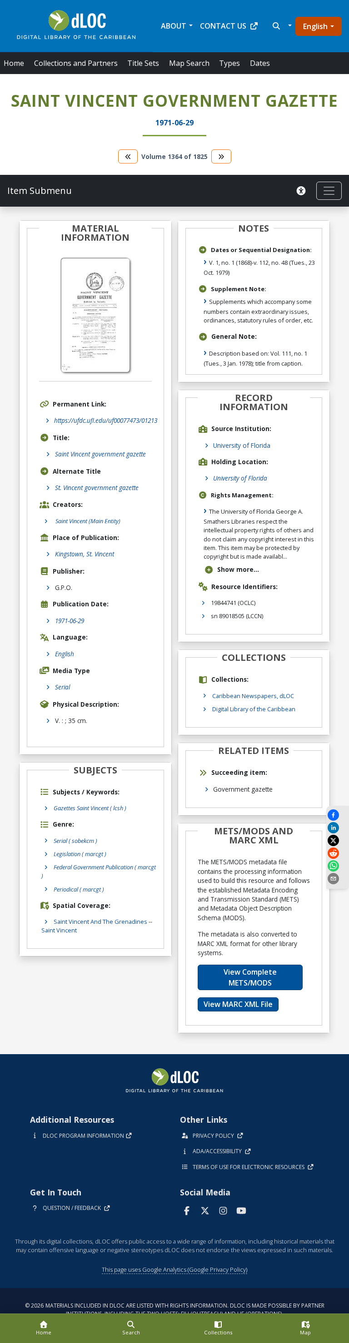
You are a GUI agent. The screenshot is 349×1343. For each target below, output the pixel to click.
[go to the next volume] (221, 156)
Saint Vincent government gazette (100, 454)
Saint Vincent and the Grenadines (100, 921)
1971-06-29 (69, 620)
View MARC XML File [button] (238, 1004)
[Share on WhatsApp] (338, 866)
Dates (260, 63)
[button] (281, 26)
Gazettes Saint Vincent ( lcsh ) (90, 808)
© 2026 (174, 1310)
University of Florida (241, 445)
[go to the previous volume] (128, 156)
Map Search (189, 63)
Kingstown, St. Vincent (84, 554)
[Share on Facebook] (338, 815)
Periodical (79, 889)
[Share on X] (338, 840)
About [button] (173, 26)
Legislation (80, 854)
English (315, 26)
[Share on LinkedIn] (338, 827)
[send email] (338, 878)
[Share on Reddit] (338, 853)
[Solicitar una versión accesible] (303, 191)
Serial (62, 687)
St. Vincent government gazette (97, 487)
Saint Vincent (59, 930)
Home (14, 63)
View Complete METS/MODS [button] (250, 977)
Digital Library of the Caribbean (253, 709)
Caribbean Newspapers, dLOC (253, 696)
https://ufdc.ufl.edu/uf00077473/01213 (105, 420)
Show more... (238, 569)
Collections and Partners (76, 63)
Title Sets (143, 63)
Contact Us (223, 26)
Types (229, 63)
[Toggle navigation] (329, 191)
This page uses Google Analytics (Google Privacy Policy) (174, 1269)
